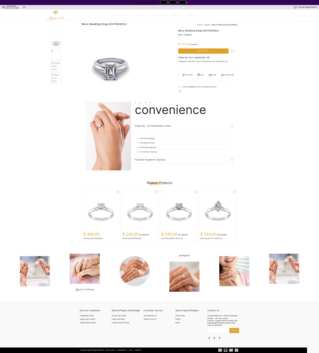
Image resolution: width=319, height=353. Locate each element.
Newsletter (122, 350)
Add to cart (203, 51)
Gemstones (141, 15)
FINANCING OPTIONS (120, 323)
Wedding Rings (158, 15)
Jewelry (207, 25)
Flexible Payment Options (184, 160)
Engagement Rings (121, 15)
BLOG (177, 323)
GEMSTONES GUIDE (88, 323)
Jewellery (176, 15)
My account (110, 350)
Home (199, 25)
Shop (131, 350)
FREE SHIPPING (118, 319)
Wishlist (138, 350)
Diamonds (191, 15)
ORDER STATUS (150, 319)
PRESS (178, 319)
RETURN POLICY (150, 316)
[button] (232, 51)
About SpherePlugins (187, 310)
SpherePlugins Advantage (126, 310)
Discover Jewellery (90, 310)
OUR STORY (180, 316)
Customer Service (153, 310)
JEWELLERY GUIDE (87, 319)
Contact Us (213, 310)
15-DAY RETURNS (119, 316)
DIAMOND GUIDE (87, 316)
